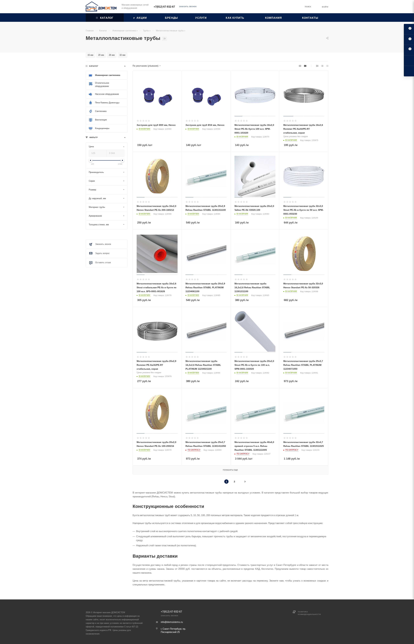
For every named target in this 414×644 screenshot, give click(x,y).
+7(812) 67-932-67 (164, 6)
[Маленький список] (300, 65)
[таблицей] (327, 65)
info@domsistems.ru (172, 622)
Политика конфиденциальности (309, 613)
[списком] (322, 65)
